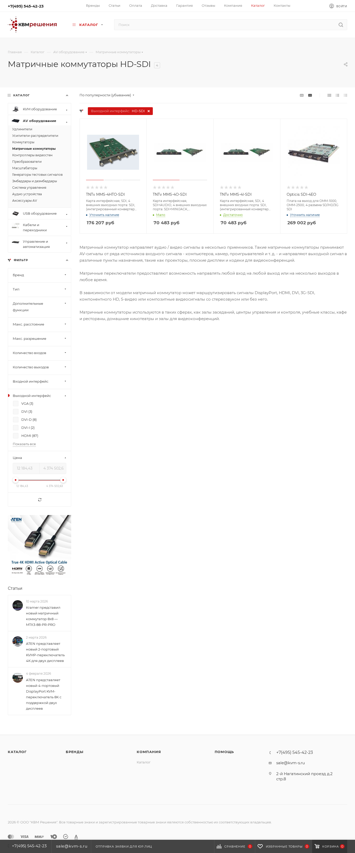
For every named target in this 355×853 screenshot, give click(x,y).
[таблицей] (345, 95)
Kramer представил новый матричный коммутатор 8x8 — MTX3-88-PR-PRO (43, 616)
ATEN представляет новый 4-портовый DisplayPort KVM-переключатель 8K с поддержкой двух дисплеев (43, 694)
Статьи (15, 588)
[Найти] (340, 24)
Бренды (74, 752)
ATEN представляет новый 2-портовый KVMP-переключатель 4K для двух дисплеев (45, 652)
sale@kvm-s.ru (290, 762)
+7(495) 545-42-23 (26, 6)
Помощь (224, 752)
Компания (149, 752)
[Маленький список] (301, 95)
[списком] (337, 95)
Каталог (17, 752)
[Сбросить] (39, 500)
